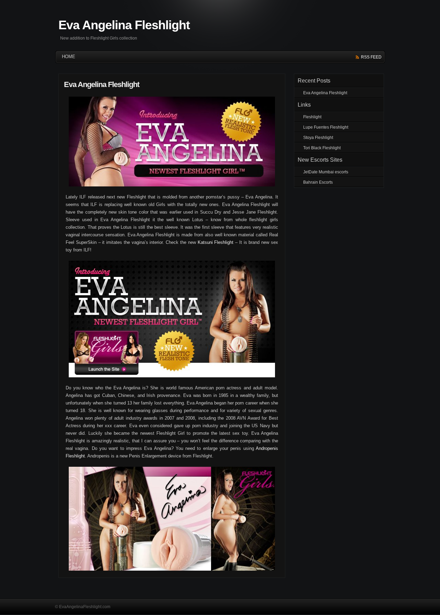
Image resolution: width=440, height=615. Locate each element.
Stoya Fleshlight (318, 137)
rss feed (371, 57)
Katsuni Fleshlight (216, 242)
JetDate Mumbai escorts (325, 172)
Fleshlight (312, 117)
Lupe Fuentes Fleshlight (325, 127)
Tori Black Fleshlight (322, 147)
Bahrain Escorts (318, 182)
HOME (68, 56)
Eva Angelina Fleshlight (124, 25)
